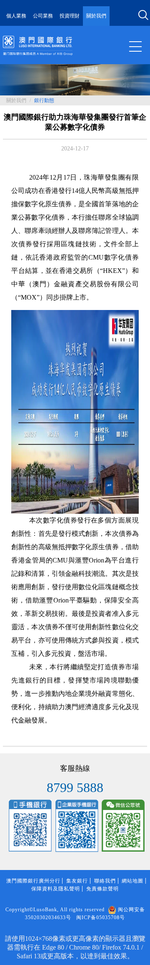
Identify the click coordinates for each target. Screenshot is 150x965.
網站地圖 (132, 881)
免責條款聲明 (102, 889)
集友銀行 (77, 881)
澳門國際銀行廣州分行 (33, 881)
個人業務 (16, 16)
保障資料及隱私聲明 (55, 889)
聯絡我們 (105, 881)
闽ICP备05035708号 (100, 917)
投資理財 (70, 16)
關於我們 (96, 16)
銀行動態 (44, 100)
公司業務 (43, 16)
